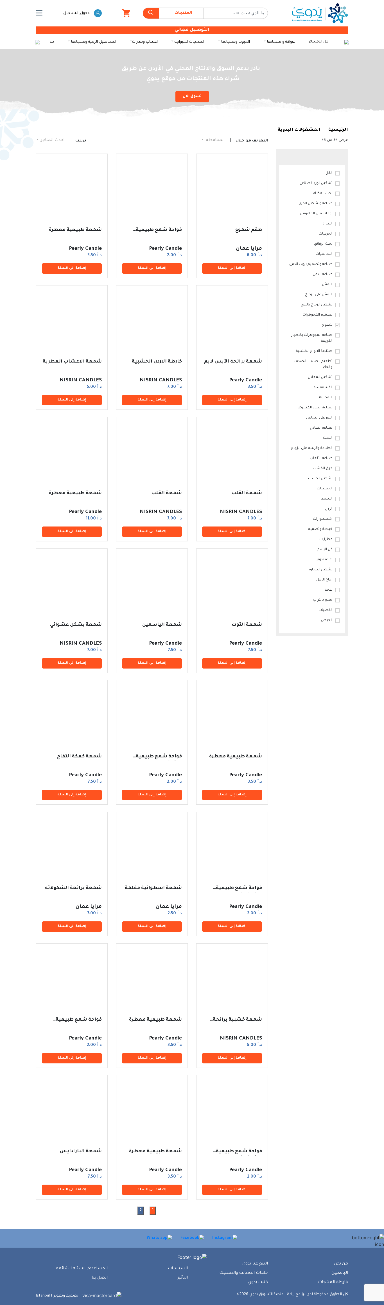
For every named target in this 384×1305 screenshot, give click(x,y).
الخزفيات (326, 234)
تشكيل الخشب (320, 479)
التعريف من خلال (252, 141)
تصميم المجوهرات (317, 315)
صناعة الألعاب (321, 458)
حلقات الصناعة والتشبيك (243, 1273)
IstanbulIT (44, 1296)
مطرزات (326, 539)
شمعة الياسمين (162, 624)
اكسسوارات (323, 519)
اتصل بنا (100, 1278)
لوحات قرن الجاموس (316, 214)
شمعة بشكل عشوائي (76, 624)
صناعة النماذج (321, 428)
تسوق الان (192, 96)
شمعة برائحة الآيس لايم (233, 361)
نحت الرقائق (323, 244)
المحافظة (215, 140)
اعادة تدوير (325, 560)
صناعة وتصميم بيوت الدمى (311, 264)
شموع (327, 325)
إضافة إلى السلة (232, 268)
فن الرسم (325, 550)
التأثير (182, 1278)
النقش (327, 285)
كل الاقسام (318, 42)
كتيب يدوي (258, 1282)
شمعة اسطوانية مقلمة (153, 888)
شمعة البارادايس (81, 1151)
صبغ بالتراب (323, 600)
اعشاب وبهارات (145, 42)
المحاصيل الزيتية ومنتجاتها (93, 42)
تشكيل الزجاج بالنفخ (317, 305)
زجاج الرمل (324, 580)
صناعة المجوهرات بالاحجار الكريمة (312, 338)
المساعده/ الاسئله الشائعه (82, 1268)
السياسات (178, 1268)
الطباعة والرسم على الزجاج (312, 448)
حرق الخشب (323, 469)
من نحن (341, 1264)
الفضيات (326, 610)
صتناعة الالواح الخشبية (314, 351)
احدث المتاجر (52, 140)
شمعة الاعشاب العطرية (72, 361)
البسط (327, 499)
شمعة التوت (247, 624)
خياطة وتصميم (320, 529)
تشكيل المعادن (320, 377)
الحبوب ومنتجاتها (235, 42)
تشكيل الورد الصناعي (316, 183)
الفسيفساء (323, 388)
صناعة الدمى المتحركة (315, 408)
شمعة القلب (246, 493)
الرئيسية (338, 130)
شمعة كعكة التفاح (79, 756)
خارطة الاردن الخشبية (157, 361)
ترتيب (80, 141)
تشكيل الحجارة (321, 570)
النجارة (327, 224)
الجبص (327, 620)
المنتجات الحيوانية (188, 42)
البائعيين (339, 1273)
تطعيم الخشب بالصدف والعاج (313, 364)
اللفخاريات (325, 398)
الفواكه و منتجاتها (281, 42)
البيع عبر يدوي (255, 1264)
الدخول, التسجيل (77, 13)
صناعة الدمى (323, 274)
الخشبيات (325, 489)
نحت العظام (323, 193)
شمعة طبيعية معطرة (75, 230)
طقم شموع (248, 230)
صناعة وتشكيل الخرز (316, 204)
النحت (328, 438)
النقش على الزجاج (319, 295)
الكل (329, 173)
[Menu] (39, 13)
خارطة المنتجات (333, 1282)
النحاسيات (324, 254)
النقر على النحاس (319, 418)
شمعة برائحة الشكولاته (73, 888)
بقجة (329, 590)
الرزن (329, 509)
